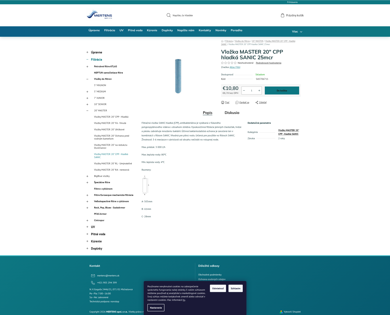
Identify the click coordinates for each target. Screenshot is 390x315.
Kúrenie (96, 241)
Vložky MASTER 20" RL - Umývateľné (113, 163)
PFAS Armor (100, 213)
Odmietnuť (218, 288)
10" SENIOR (100, 104)
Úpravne (96, 52)
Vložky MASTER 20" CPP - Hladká (111, 116)
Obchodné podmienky (209, 274)
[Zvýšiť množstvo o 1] (259, 90)
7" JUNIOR (99, 97)
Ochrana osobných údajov (212, 279)
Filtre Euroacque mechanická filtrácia (113, 194)
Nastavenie (156, 307)
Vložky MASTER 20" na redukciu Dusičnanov (110, 146)
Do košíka (282, 90)
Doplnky (96, 248)
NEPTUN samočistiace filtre (108, 72)
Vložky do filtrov (103, 78)
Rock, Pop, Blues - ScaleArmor (109, 207)
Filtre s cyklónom (103, 188)
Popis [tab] (207, 112)
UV (93, 227)
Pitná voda (98, 234)
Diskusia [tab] (232, 112)
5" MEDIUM (100, 91)
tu (184, 299)
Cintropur (99, 220)
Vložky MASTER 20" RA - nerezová (111, 169)
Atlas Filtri (235, 67)
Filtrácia (96, 59)
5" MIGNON (100, 85)
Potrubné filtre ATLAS (105, 66)
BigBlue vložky (102, 175)
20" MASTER (100, 110)
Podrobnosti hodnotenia (268, 62)
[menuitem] (94, 30)
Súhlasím (235, 288)
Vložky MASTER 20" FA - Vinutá (110, 122)
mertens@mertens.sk (108, 275)
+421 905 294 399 (107, 282)
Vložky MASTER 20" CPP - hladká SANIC (111, 155)
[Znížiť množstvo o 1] (244, 90)
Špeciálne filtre (102, 182)
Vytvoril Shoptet (292, 311)
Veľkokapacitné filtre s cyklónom (111, 201)
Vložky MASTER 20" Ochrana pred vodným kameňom (111, 137)
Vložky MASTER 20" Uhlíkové (109, 129)
